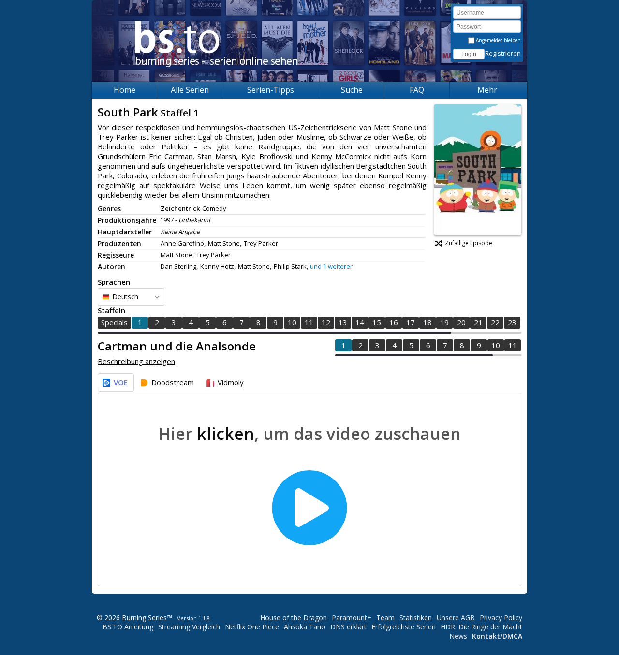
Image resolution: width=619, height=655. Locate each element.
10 (292, 322)
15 (376, 322)
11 (309, 322)
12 (326, 322)
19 (444, 322)
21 (478, 322)
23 (512, 322)
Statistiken (415, 617)
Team (385, 617)
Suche (352, 90)
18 (427, 322)
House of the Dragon (293, 617)
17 (410, 322)
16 (393, 322)
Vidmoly (231, 382)
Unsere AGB (456, 617)
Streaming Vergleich (189, 626)
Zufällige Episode (468, 243)
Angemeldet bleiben (497, 40)
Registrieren (503, 53)
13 (343, 322)
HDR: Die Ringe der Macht (481, 626)
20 (461, 322)
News (458, 635)
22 (495, 322)
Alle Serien (190, 90)
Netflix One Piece (252, 626)
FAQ (417, 90)
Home (124, 90)
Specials (114, 322)
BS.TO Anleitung (128, 626)
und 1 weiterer (331, 266)
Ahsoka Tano (304, 626)
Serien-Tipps (270, 90)
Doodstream (172, 382)
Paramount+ (351, 617)
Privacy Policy (501, 617)
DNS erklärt (348, 626)
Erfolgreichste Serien (403, 626)
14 (359, 322)
